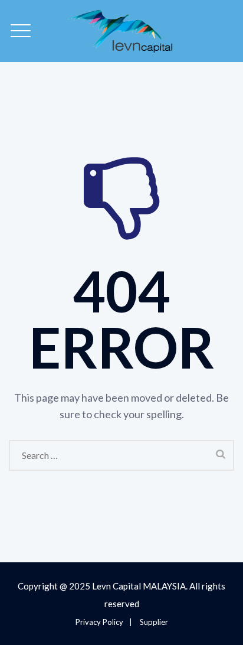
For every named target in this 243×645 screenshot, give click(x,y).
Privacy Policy (99, 622)
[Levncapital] (121, 31)
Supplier (154, 622)
